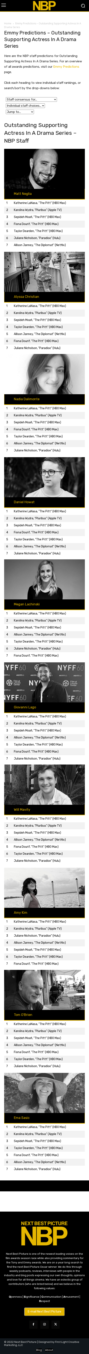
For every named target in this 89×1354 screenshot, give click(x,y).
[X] (56, 1325)
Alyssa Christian (26, 297)
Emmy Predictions (66, 67)
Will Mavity (22, 810)
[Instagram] (44, 1325)
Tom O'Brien (23, 1015)
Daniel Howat (24, 502)
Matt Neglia (23, 194)
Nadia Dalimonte (27, 399)
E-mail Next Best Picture (44, 1311)
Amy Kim (20, 913)
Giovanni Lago (25, 707)
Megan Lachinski (27, 604)
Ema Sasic (22, 1118)
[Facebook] (33, 1325)
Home (7, 23)
